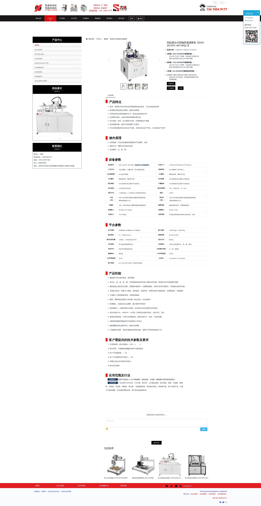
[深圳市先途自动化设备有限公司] (83, 6)
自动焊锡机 (38, 58)
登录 (215, 3)
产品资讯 (171, 88)
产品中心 (99, 39)
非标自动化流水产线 (41, 63)
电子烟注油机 (39, 54)
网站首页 (38, 18)
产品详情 (110, 95)
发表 (203, 429)
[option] (134, 61)
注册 (221, 3)
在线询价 (171, 84)
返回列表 (156, 443)
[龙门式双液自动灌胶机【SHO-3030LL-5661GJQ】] (197, 465)
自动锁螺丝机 (39, 67)
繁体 (131, 18)
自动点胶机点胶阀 (41, 81)
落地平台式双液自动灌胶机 (118, 39)
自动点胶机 (38, 50)
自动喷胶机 (38, 72)
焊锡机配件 (38, 76)
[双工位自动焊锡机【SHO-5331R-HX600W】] (116, 465)
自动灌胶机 (203, 494)
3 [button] (60, 139)
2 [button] (57, 139)
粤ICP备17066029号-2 (220, 498)
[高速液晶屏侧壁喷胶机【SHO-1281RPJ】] (143, 465)
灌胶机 (106, 39)
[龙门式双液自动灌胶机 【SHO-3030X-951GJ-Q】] (170, 465)
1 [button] (54, 139)
